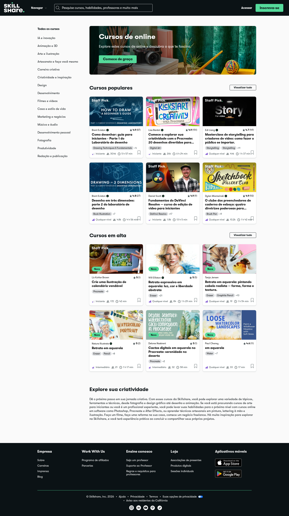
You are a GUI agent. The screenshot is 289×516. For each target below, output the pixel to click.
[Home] (14, 8)
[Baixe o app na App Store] (233, 463)
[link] (116, 127)
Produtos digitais (181, 465)
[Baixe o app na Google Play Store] (233, 474)
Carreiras (43, 465)
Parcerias (87, 465)
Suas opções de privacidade (180, 496)
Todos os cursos (48, 29)
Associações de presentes (186, 460)
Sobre (40, 460)
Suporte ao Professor (139, 465)
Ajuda (122, 496)
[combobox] (103, 8)
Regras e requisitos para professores (141, 473)
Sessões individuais (182, 471)
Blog (40, 476)
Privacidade (137, 496)
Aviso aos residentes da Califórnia (147, 500)
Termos (153, 496)
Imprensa (43, 471)
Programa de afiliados (95, 460)
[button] (46, 7)
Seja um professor (137, 460)
